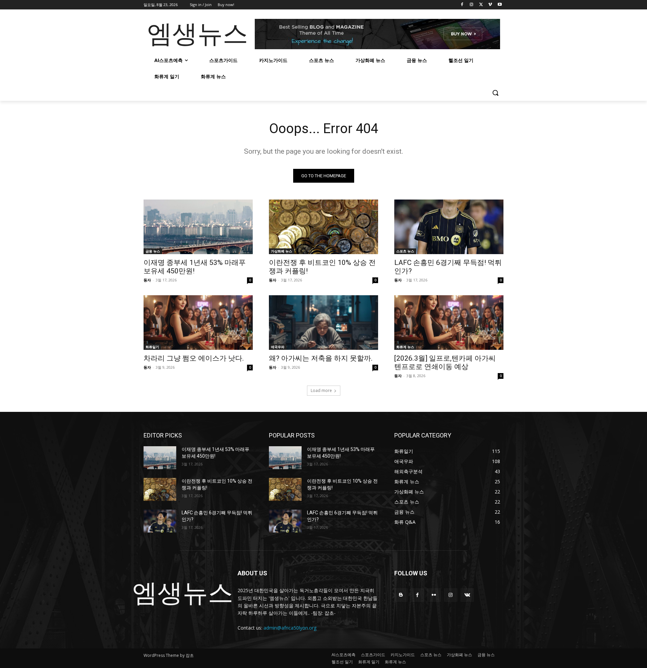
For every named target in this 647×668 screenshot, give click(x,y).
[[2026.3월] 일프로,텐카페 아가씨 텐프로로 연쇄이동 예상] (448, 322)
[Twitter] (481, 5)
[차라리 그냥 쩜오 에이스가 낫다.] (198, 322)
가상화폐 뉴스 (281, 251)
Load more (321, 390)
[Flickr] (433, 595)
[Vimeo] (490, 5)
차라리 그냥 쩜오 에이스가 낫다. (194, 358)
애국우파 (277, 346)
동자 (147, 279)
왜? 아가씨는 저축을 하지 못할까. (321, 358)
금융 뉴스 (153, 251)
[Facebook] (462, 5)
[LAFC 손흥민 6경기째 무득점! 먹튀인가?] (448, 227)
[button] (495, 93)
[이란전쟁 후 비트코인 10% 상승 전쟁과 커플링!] (323, 227)
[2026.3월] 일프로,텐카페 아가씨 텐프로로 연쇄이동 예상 (445, 362)
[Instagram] (471, 5)
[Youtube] (499, 5)
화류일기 (152, 346)
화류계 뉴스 (405, 346)
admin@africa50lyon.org (290, 628)
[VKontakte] (467, 595)
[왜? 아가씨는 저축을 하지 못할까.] (323, 322)
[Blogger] (400, 595)
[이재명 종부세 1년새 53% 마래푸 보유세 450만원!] (198, 227)
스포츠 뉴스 (405, 251)
